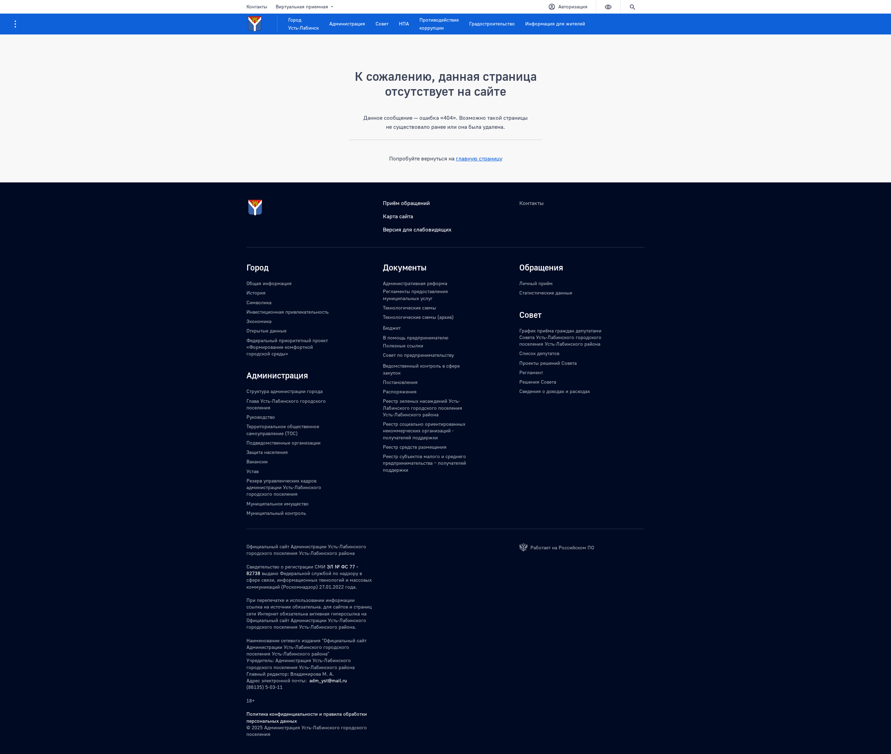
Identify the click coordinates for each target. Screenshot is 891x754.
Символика (258, 302)
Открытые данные (266, 330)
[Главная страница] (261, 24)
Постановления (400, 382)
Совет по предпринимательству (418, 355)
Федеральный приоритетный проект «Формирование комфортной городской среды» (287, 347)
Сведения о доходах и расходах (554, 391)
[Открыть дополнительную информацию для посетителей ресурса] (15, 24)
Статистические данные (545, 293)
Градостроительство (492, 23)
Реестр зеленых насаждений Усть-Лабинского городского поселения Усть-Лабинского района (422, 407)
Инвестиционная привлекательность (287, 312)
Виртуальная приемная (302, 6)
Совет (382, 23)
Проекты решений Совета (548, 363)
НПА (404, 23)
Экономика (258, 321)
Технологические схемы (409, 308)
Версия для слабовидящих (417, 229)
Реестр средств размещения (415, 447)
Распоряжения (400, 391)
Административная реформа (415, 283)
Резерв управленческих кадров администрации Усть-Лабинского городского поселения (283, 487)
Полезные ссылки (403, 345)
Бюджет (392, 328)
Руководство (260, 417)
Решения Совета (537, 382)
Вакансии (257, 461)
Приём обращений (406, 202)
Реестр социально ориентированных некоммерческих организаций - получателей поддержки (424, 430)
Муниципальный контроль (276, 513)
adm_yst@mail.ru (328, 680)
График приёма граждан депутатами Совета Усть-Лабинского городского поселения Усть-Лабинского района (560, 337)
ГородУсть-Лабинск (303, 24)
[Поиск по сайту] (632, 7)
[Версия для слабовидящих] (608, 7)
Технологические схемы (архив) (418, 317)
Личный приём (536, 283)
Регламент (531, 372)
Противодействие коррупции (439, 24)
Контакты (256, 6)
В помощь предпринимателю (415, 337)
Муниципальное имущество (277, 503)
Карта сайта (398, 216)
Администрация (347, 23)
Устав (252, 471)
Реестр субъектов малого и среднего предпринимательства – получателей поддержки (424, 463)
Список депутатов (539, 353)
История (256, 293)
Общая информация (269, 283)
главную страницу (479, 158)
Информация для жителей (555, 23)
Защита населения (267, 452)
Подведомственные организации (283, 443)
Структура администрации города (284, 391)
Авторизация (573, 6)
